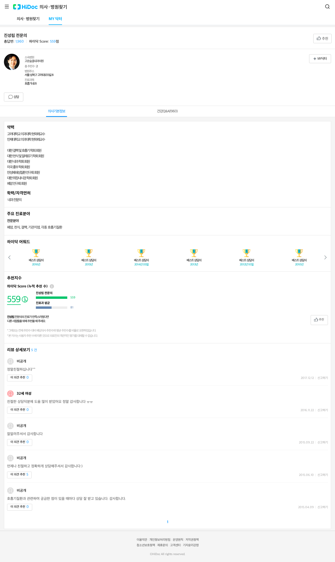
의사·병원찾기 (53, 7)
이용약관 (142, 540)
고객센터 (175, 545)
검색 (327, 6)
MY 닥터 (55, 19)
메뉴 (6, 6)
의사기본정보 (56, 111)
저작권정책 (192, 540)
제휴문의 (162, 545)
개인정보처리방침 (159, 540)
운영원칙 (178, 540)
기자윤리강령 (191, 545)
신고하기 (322, 378)
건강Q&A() (167, 111)
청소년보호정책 (146, 545)
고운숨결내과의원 (34, 61)
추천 (324, 38)
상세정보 (52, 286)
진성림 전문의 (15, 35)
